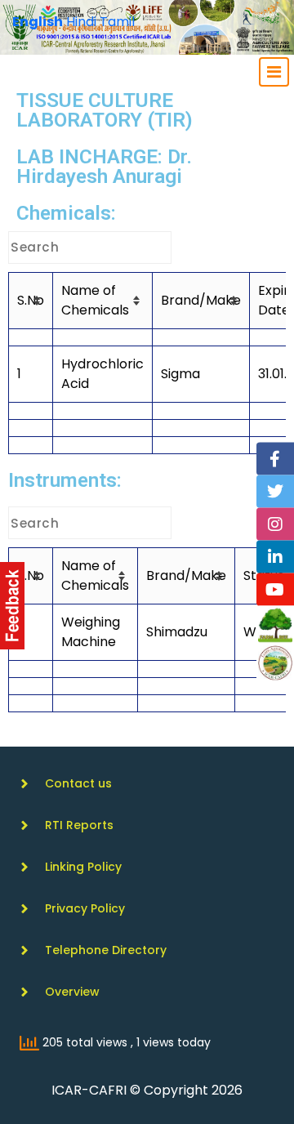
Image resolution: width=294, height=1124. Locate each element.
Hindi (81, 21)
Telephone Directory (106, 950)
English (37, 21)
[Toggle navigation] (274, 72)
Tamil (117, 21)
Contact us (78, 783)
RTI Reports (79, 825)
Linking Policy (83, 867)
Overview (72, 992)
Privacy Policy (85, 908)
